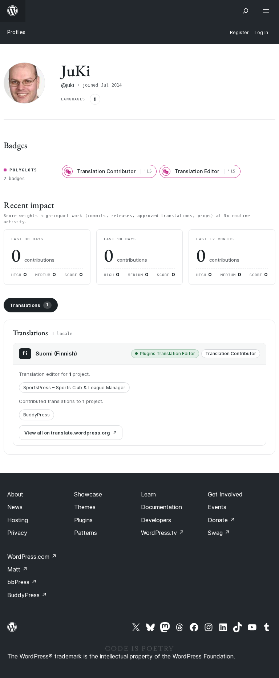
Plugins (83, 520)
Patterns (85, 532)
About (15, 494)
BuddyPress (36, 414)
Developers (156, 520)
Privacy (17, 532)
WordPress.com (32, 556)
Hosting (17, 520)
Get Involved (225, 494)
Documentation (161, 507)
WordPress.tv (162, 532)
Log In (261, 32)
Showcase (88, 494)
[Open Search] (245, 11)
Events (217, 507)
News (15, 507)
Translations (29, 305)
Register (239, 32)
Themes (85, 507)
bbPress (22, 582)
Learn (148, 494)
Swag (219, 532)
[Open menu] (267, 11)
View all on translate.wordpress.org (67, 433)
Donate (221, 520)
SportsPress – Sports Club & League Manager (74, 387)
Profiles (16, 32)
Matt (17, 569)
